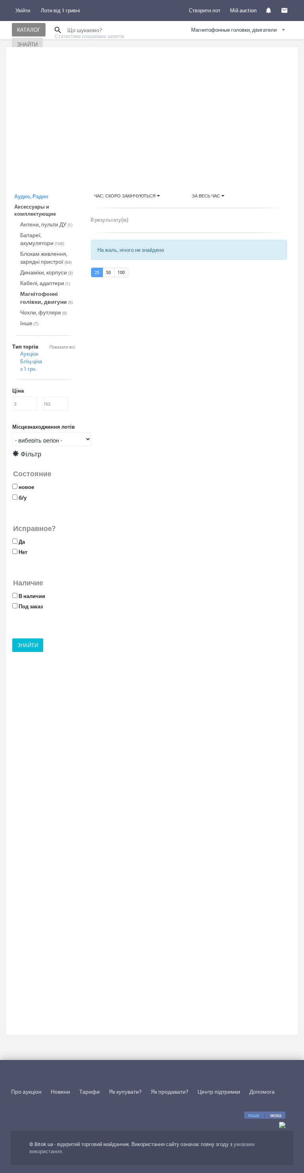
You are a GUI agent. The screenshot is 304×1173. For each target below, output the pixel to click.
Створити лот (204, 10)
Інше (29, 323)
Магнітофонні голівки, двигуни (46, 297)
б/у (23, 497)
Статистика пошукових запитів (89, 36)
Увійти (22, 10)
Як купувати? (125, 1091)
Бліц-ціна (31, 361)
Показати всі (62, 347)
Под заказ (31, 606)
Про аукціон (26, 1091)
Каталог (28, 29)
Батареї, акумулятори (42, 239)
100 (121, 272)
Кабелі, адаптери (45, 283)
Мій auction (243, 10)
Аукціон (29, 353)
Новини (60, 1091)
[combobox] (239, 31)
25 (97, 272)
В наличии (32, 596)
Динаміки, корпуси (46, 272)
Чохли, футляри (43, 312)
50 (108, 272)
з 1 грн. (28, 368)
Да (22, 541)
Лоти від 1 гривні (60, 10)
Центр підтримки (219, 1091)
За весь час (206, 196)
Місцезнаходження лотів (43, 426)
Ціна (18, 390)
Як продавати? (169, 1091)
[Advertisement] (152, 112)
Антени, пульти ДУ (46, 224)
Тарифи (89, 1091)
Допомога (262, 1091)
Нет (23, 552)
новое (26, 487)
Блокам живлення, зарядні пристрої (46, 257)
